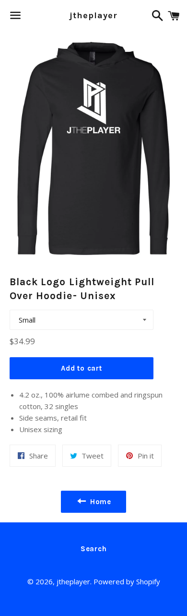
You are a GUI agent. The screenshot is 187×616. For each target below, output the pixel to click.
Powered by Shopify (127, 581)
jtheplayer (93, 15)
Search (94, 548)
